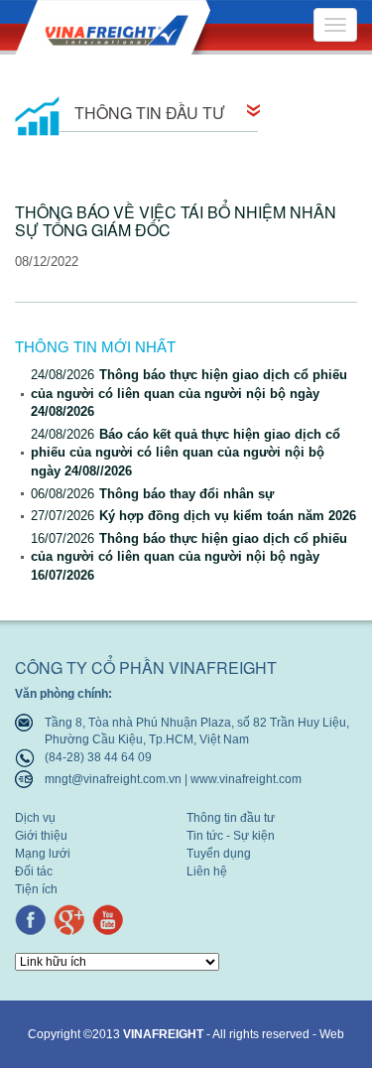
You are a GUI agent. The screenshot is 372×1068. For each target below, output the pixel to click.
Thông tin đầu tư (230, 818)
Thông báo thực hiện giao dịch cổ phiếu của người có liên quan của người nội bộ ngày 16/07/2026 (189, 557)
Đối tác (34, 872)
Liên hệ (206, 872)
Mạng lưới (42, 854)
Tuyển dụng (218, 854)
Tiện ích (36, 889)
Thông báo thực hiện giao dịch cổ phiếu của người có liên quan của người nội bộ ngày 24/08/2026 (189, 393)
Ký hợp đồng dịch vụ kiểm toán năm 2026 (193, 515)
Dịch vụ (35, 818)
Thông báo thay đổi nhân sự (152, 493)
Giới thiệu (41, 836)
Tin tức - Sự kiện (230, 836)
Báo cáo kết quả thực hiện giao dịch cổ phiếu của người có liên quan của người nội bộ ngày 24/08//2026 (185, 452)
